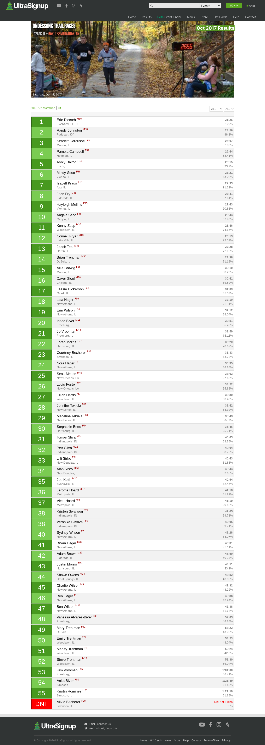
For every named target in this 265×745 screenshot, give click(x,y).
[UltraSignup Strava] (81, 5)
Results (147, 17)
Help (236, 17)
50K (33, 108)
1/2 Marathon (46, 108)
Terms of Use (211, 740)
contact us (104, 723)
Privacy (226, 740)
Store (204, 17)
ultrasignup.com (106, 728)
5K (59, 108)
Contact (250, 17)
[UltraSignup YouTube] (59, 5)
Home (132, 17)
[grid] (132, 412)
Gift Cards (220, 17)
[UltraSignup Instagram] (74, 5)
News (191, 17)
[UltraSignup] (27, 5)
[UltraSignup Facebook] (67, 5)
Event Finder (169, 17)
